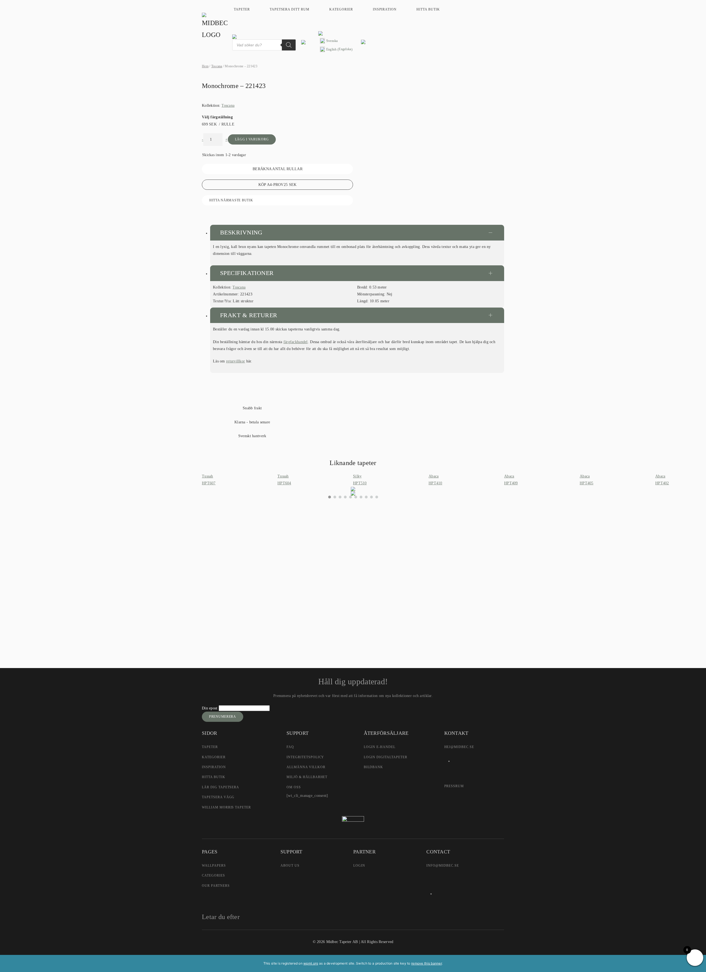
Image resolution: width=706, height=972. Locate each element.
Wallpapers (214, 865)
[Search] (289, 44)
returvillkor (235, 361)
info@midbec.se (442, 865)
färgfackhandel (296, 342)
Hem (205, 66)
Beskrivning (241, 232)
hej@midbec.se (459, 747)
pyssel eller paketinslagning (343, 614)
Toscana (216, 66)
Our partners (216, 886)
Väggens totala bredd (295, 542)
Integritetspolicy (305, 757)
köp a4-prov (277, 185)
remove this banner (426, 963)
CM (284, 571)
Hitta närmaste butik (231, 200)
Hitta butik (428, 9)
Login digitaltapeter (385, 757)
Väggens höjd (290, 554)
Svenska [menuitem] (332, 41)
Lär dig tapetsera (220, 787)
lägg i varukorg (252, 139)
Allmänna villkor (306, 767)
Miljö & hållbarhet (307, 777)
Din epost (210, 708)
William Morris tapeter (226, 807)
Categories (213, 875)
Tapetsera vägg (218, 797)
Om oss (294, 787)
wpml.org (310, 963)
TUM (304, 571)
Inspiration (385, 9)
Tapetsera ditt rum (289, 9)
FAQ (290, 747)
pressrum (454, 786)
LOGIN (359, 865)
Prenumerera (222, 717)
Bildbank (373, 767)
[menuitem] (336, 41)
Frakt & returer (248, 315)
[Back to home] (215, 27)
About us (289, 865)
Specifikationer (247, 272)
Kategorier (341, 9)
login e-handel (379, 747)
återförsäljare (303, 602)
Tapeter (242, 9)
